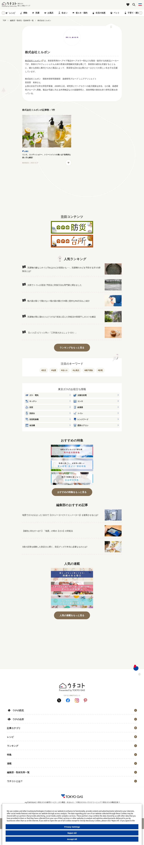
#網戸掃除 (88, 370)
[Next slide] (141, 13)
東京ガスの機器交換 (110, 802)
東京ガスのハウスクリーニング (89, 802)
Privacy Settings (72, 826)
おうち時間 (13, 785)
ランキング (12, 745)
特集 (9, 754)
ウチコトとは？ (15, 781)
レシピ (12, 13)
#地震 (53, 370)
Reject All (72, 833)
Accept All (72, 839)
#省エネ (64, 370)
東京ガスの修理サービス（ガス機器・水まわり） (56, 802)
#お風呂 (76, 370)
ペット (117, 12)
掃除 (25, 12)
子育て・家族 (134, 12)
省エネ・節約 (81, 12)
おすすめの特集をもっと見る (72, 492)
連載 (9, 763)
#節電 (100, 370)
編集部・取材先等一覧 (18, 772)
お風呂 (50, 12)
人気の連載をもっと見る (72, 615)
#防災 (43, 370)
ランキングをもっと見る (72, 347)
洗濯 (37, 12)
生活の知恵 (100, 12)
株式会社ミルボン (33, 60)
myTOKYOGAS (30, 802)
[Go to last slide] (3, 13)
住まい (65, 12)
